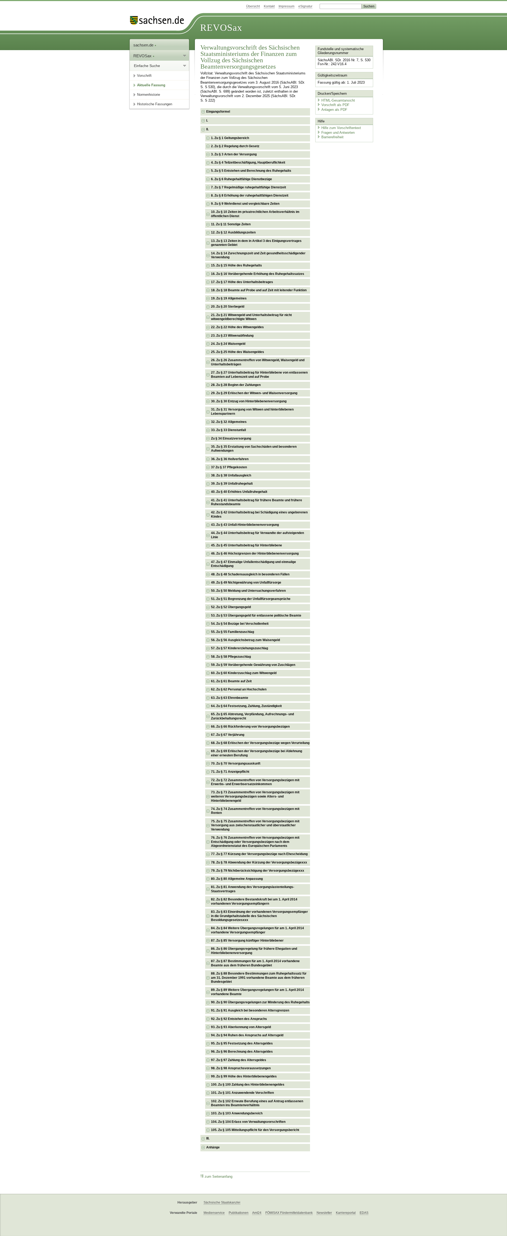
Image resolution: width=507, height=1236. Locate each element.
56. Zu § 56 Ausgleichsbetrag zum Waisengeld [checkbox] (245, 640)
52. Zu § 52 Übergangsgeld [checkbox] (231, 607)
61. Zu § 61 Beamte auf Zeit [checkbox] (231, 681)
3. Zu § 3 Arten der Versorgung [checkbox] (234, 154)
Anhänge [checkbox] (213, 1147)
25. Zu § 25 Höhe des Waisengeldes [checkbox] (237, 352)
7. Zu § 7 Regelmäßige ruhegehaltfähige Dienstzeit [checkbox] (248, 187)
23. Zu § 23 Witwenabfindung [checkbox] (232, 335)
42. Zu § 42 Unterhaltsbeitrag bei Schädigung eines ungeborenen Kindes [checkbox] (259, 514)
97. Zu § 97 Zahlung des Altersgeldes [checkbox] (238, 1060)
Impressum (286, 6)
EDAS (364, 1213)
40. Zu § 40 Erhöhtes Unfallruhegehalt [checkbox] (239, 492)
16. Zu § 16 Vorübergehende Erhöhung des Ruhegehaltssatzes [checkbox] (257, 274)
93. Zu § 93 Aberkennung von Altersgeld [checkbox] (241, 1027)
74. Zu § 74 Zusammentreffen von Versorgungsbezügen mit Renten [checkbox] (255, 811)
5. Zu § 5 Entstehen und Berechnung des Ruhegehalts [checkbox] (251, 171)
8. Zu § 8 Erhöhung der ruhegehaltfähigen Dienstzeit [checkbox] (249, 195)
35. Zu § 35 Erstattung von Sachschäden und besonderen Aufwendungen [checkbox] (254, 449)
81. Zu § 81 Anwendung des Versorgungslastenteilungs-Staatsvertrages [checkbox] (252, 889)
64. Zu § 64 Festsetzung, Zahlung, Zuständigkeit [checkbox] (246, 706)
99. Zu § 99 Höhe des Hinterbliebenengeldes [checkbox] (244, 1076)
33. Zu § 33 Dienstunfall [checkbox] (228, 430)
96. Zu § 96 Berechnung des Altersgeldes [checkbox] (242, 1051)
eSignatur (305, 6)
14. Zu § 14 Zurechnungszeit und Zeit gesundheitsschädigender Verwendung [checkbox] (258, 255)
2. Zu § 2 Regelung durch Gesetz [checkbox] (235, 146)
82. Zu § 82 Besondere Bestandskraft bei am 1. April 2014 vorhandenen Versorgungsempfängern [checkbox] (254, 901)
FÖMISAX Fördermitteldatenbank (289, 1213)
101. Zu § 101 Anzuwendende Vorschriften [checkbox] (242, 1093)
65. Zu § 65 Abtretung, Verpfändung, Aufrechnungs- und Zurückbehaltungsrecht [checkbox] (252, 716)
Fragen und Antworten (338, 133)
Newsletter (324, 1213)
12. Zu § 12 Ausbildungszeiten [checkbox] (233, 232)
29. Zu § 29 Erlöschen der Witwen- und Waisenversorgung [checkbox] (254, 393)
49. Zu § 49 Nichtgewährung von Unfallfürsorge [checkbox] (246, 582)
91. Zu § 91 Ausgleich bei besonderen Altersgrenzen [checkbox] (250, 1010)
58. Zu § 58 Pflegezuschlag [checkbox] (231, 656)
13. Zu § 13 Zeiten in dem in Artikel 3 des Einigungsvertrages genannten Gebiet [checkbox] (256, 243)
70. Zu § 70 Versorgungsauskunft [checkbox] (235, 763)
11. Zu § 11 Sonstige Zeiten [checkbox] (231, 224)
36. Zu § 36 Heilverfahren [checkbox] (229, 459)
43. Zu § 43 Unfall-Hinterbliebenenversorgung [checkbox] (245, 525)
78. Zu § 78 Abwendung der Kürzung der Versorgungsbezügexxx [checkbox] (259, 862)
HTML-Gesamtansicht (338, 100)
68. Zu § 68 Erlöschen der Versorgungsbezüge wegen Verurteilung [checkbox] (260, 743)
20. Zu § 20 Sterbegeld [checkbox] (227, 306)
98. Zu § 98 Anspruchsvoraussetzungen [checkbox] (241, 1068)
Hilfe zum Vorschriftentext (341, 128)
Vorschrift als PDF (335, 105)
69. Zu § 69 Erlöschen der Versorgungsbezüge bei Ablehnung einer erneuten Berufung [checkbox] (256, 753)
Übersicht (253, 6)
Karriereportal (346, 1213)
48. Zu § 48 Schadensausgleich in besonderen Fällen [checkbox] (250, 574)
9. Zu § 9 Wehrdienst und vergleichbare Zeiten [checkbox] (245, 204)
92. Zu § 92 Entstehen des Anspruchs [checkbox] (239, 1019)
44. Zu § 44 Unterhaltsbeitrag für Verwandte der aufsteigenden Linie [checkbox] (257, 535)
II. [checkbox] (207, 129)
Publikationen (238, 1213)
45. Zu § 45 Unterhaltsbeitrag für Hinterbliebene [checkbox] (246, 545)
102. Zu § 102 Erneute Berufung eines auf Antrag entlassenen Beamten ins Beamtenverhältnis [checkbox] (257, 1103)
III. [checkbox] (207, 1138)
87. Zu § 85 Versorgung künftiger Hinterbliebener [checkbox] (247, 940)
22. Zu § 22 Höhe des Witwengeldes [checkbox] (237, 327)
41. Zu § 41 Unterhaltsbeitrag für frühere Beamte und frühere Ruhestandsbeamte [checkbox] (256, 502)
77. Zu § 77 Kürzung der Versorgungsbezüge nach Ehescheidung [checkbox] (259, 854)
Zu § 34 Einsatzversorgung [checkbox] (231, 438)
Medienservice (214, 1213)
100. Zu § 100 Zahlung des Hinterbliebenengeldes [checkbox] (247, 1084)
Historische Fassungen (154, 104)
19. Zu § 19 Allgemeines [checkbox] (229, 298)
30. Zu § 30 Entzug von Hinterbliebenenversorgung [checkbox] (249, 401)
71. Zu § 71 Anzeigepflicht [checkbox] (230, 772)
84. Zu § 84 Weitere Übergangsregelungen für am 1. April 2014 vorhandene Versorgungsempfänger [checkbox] (257, 930)
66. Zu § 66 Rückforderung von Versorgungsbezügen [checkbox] (250, 726)
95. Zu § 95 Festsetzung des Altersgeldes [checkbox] (242, 1043)
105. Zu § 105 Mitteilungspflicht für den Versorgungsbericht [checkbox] (255, 1130)
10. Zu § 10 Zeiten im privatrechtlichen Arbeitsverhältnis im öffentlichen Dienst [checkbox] (255, 214)
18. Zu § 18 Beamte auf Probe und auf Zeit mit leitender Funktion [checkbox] (259, 290)
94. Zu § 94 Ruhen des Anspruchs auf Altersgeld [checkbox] (247, 1035)
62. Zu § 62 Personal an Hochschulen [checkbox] (238, 689)
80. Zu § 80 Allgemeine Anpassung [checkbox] (237, 879)
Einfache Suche (147, 66)
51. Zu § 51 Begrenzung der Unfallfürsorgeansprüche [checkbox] (250, 599)
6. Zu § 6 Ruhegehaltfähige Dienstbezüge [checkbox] (241, 179)
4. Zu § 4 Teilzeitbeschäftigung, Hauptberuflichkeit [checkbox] (248, 162)
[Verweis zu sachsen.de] (159, 20)
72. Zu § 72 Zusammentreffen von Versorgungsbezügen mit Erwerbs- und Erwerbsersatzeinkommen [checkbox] (255, 782)
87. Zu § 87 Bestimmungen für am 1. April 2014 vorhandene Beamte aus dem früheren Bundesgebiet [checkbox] (255, 963)
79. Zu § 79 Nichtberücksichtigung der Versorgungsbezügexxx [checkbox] (257, 870)
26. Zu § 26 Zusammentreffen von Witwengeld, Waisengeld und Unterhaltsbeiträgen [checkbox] (257, 362)
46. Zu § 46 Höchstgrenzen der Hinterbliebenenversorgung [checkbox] (255, 553)
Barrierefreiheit (332, 137)
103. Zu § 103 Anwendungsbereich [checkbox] (236, 1113)
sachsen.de (143, 45)
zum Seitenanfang (218, 1176)
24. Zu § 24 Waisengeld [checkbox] (228, 344)
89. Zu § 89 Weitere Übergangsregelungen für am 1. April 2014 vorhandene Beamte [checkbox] (257, 992)
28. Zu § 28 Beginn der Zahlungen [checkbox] (236, 385)
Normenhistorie (148, 95)
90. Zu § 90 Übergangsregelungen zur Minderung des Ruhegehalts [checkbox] (260, 1002)
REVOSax (221, 27)
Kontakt (269, 6)
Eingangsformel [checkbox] (218, 111)
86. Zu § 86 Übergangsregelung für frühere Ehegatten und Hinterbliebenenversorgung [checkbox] (254, 951)
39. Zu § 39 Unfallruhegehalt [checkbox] (232, 483)
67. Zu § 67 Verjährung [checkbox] (227, 735)
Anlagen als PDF (334, 110)
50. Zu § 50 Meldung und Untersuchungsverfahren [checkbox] (248, 591)
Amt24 (256, 1213)
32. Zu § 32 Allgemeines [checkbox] (229, 422)
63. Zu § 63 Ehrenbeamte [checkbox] (229, 698)
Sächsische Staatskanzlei (222, 1202)
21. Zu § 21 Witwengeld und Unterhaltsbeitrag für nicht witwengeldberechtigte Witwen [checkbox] (251, 317)
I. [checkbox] (207, 120)
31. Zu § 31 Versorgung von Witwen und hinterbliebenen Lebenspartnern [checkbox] (252, 412)
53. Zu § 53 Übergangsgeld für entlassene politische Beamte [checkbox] (256, 615)
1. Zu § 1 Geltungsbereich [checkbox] (230, 138)
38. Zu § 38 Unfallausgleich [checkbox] (231, 475)
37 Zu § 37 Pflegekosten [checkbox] (229, 467)
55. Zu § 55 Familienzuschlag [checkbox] (232, 632)
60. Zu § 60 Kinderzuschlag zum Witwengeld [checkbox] (243, 673)
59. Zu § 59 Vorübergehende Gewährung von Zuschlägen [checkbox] (253, 665)
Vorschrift (144, 76)
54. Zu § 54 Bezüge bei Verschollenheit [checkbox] (240, 624)
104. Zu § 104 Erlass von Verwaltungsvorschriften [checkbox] (248, 1122)
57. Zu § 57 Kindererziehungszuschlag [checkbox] (239, 648)
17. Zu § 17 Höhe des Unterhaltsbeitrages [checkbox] (242, 282)
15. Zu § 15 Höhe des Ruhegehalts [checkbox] (236, 265)
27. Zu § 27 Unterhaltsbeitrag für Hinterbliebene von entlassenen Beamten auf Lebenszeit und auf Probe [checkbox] (259, 375)
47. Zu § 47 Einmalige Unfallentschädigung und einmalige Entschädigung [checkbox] (253, 564)
